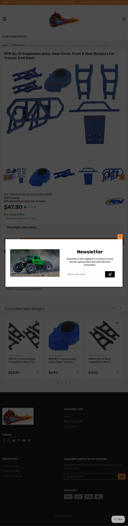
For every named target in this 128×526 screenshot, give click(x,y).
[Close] (120, 236)
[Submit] (110, 274)
